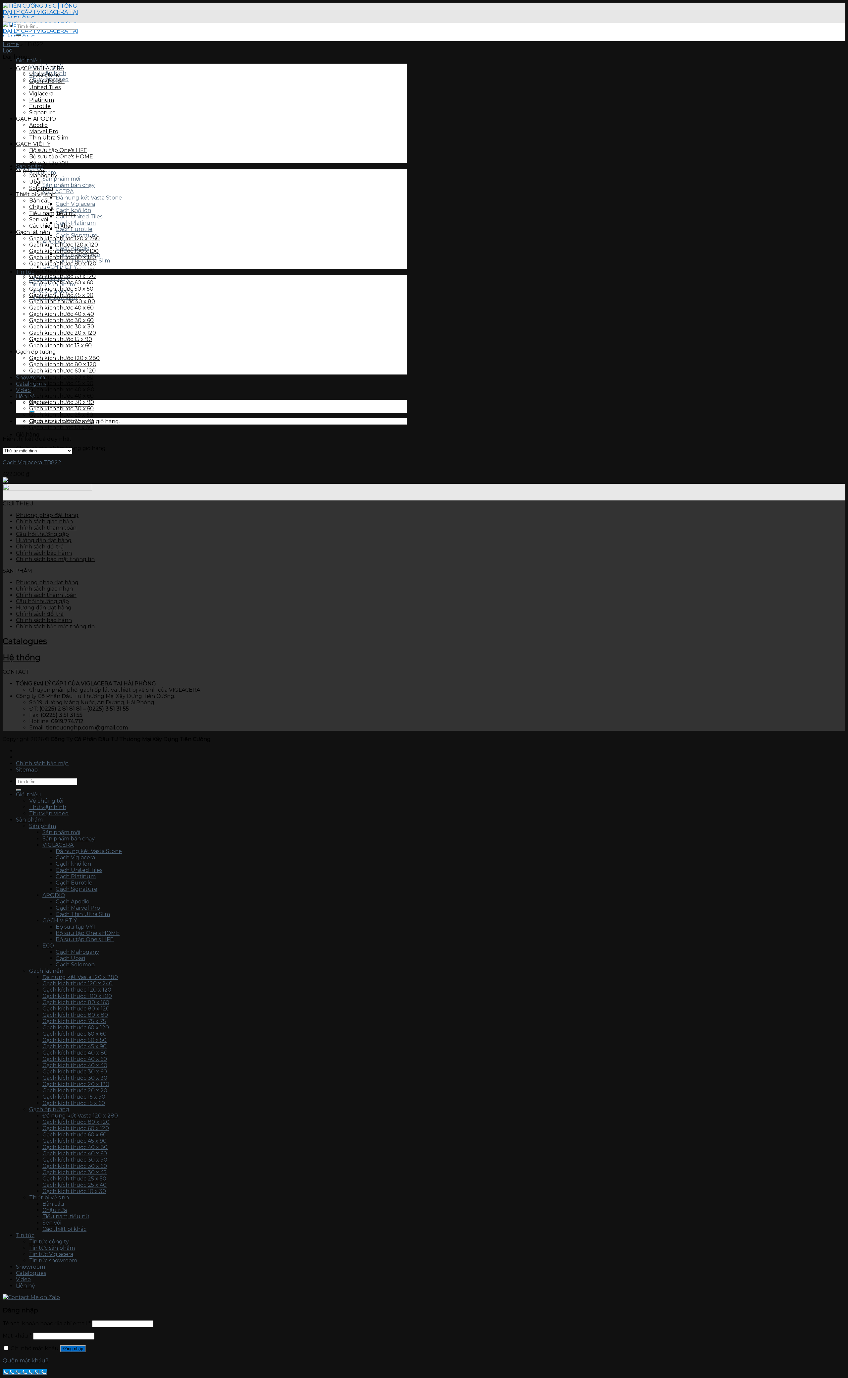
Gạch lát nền (33, 232)
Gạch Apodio (72, 901)
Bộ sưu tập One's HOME (61, 156)
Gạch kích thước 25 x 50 (61, 415)
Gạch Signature (76, 889)
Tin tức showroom (53, 1260)
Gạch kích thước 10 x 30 (61, 427)
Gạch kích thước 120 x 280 (64, 238)
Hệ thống (21, 657)
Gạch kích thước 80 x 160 (62, 257)
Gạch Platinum (76, 223)
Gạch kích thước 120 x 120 (63, 245)
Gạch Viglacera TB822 (32, 462)
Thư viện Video (49, 813)
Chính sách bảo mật (42, 763)
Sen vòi (38, 219)
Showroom (30, 1267)
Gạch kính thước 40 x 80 (62, 301)
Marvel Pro (43, 131)
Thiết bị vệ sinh (36, 194)
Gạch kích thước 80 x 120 (62, 263)
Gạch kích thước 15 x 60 (60, 345)
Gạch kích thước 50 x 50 (61, 289)
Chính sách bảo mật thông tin (55, 559)
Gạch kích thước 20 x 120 (62, 333)
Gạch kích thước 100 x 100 (64, 251)
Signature (42, 112)
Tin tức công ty (49, 1241)
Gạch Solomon (75, 964)
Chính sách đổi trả (40, 547)
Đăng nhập (73, 1348)
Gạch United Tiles (79, 216)
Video (23, 1279)
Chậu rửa (41, 207)
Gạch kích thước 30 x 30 (61, 326)
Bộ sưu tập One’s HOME (88, 933)
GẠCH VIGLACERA (40, 68)
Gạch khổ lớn (47, 81)
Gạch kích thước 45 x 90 (61, 295)
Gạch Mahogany (77, 952)
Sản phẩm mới (61, 179)
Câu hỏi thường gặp (42, 534)
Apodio (38, 125)
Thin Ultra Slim (48, 138)
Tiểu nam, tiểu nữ (52, 213)
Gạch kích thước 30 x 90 (61, 402)
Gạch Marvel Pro (78, 908)
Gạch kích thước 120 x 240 (77, 983)
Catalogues (25, 641)
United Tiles (45, 87)
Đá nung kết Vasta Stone (89, 198)
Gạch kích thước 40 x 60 (61, 308)
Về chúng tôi (46, 801)
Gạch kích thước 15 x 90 (60, 339)
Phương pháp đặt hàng (47, 515)
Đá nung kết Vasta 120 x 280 (80, 977)
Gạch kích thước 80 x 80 (62, 270)
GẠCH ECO (30, 169)
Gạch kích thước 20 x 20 (74, 1090)
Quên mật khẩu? (25, 1360)
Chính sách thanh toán (46, 528)
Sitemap (27, 770)
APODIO (53, 895)
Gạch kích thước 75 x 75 (74, 1021)
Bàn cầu (40, 201)
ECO (48, 946)
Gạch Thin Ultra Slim (83, 914)
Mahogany (43, 175)
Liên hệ (25, 396)
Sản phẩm (29, 820)
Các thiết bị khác (51, 226)
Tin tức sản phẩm (52, 1248)
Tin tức (25, 1235)
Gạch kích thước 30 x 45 (74, 1172)
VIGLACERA (58, 191)
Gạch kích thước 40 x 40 (61, 314)
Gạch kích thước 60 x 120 (62, 276)
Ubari (36, 182)
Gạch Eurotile (74, 229)
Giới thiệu (28, 60)
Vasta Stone (44, 75)
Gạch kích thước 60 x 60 (61, 282)
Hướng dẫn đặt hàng (44, 540)
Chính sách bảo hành (44, 553)
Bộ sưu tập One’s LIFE (85, 939)
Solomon (41, 188)
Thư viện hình (47, 807)
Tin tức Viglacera (51, 1254)
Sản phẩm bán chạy (68, 185)
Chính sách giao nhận (44, 521)
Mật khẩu (17, 1336)
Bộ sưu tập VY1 (49, 163)
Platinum (41, 100)
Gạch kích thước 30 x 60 (61, 320)
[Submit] (18, 35)
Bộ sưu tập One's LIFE (58, 150)
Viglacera (41, 93)
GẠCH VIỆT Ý (33, 144)
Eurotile (40, 106)
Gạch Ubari (70, 958)
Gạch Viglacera (75, 204)
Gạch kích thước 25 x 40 (61, 421)
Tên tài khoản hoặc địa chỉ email (47, 1323)
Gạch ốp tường (36, 352)
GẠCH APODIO (36, 119)
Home (11, 44)
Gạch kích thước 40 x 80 (61, 389)
